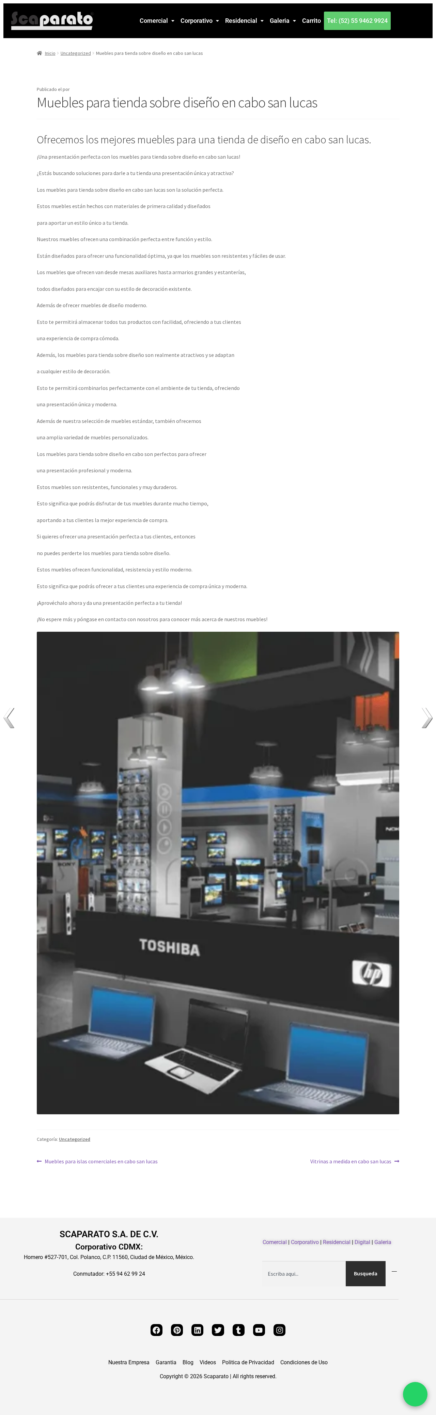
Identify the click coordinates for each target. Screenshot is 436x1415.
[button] (157, 21)
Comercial (154, 20)
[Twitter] (218, 1330)
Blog (188, 1362)
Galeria (280, 20)
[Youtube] (259, 1330)
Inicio (50, 53)
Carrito (311, 20)
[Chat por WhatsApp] (415, 1394)
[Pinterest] (177, 1330)
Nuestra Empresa (129, 1362)
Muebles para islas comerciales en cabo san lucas (101, 1161)
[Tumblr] (239, 1330)
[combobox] (304, 1273)
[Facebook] (156, 1330)
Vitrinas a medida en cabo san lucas (350, 1161)
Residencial (241, 20)
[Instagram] (279, 1330)
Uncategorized (76, 53)
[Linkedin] (197, 1330)
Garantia (166, 1362)
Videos (208, 1362)
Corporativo (197, 20)
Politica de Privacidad (248, 1362)
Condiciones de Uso (304, 1362)
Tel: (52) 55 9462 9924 (357, 20)
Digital (362, 1242)
